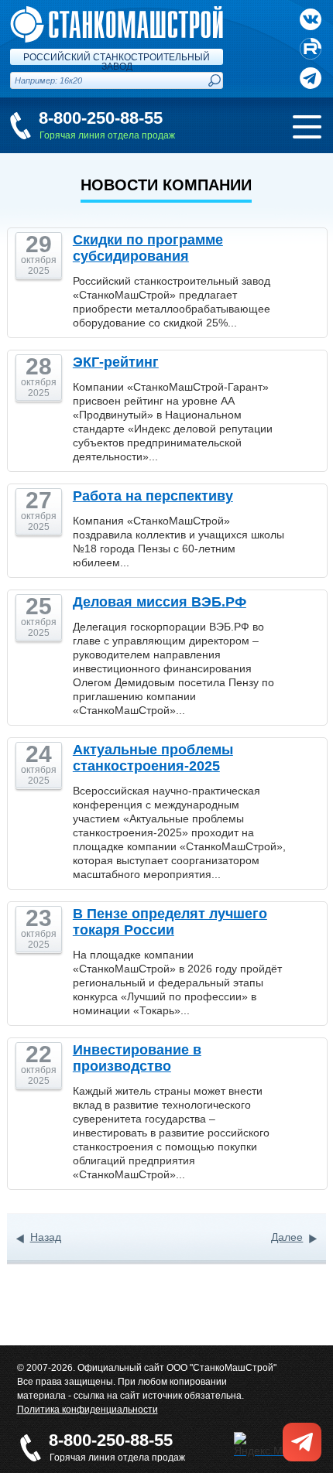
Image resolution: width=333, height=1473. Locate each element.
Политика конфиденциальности (87, 1409)
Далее (287, 1237)
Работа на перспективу (153, 496)
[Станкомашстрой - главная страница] (116, 12)
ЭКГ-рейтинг (116, 362)
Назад (45, 1237)
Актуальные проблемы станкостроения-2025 (153, 758)
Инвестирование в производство (137, 1058)
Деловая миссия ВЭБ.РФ (159, 602)
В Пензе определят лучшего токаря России (170, 922)
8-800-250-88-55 (101, 118)
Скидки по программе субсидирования (148, 248)
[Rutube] (310, 49)
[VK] (310, 19)
